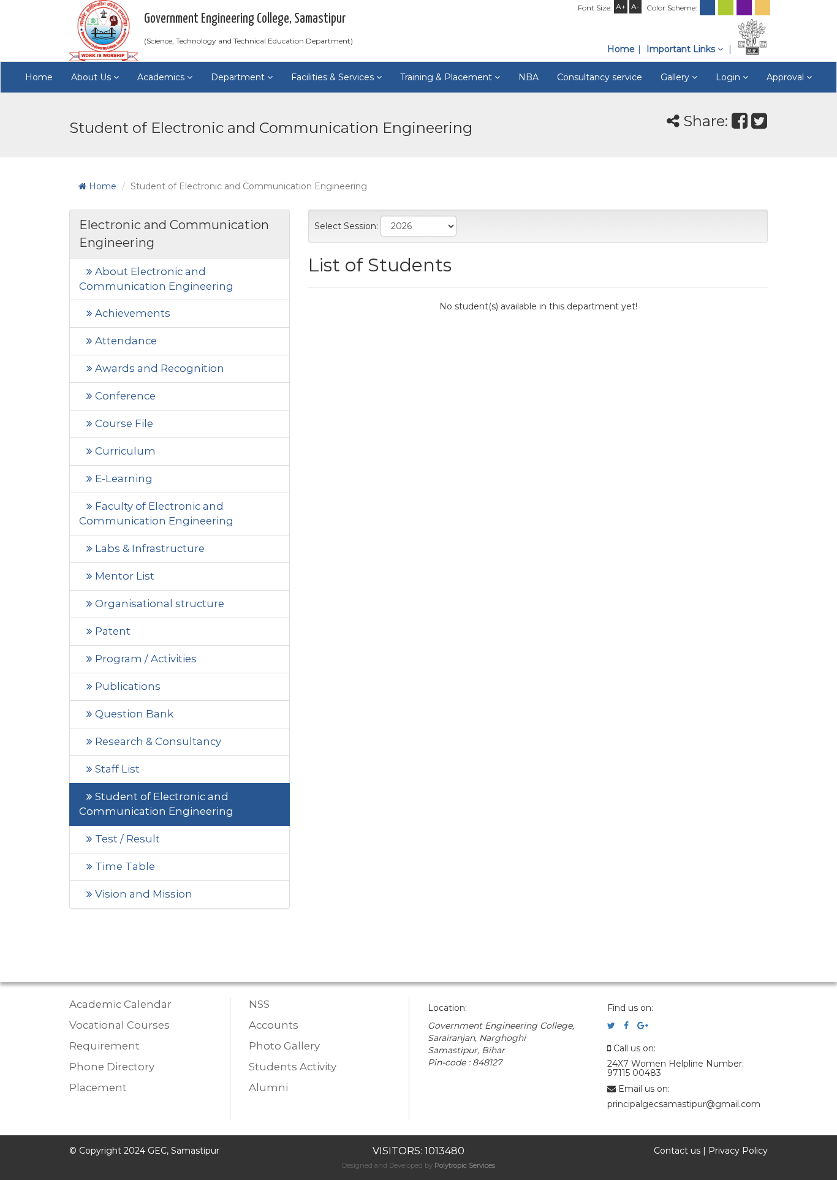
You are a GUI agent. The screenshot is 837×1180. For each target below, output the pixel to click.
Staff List (116, 769)
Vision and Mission (142, 894)
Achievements (131, 313)
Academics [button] (162, 77)
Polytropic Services (464, 1165)
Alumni (268, 1087)
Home (621, 49)
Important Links (682, 49)
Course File (123, 423)
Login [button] (729, 77)
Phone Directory (111, 1067)
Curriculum (124, 451)
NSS (259, 1004)
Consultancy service (599, 77)
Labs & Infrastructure (149, 548)
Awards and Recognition (158, 368)
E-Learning (123, 478)
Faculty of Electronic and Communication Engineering (156, 513)
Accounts (273, 1025)
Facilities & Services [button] (333, 77)
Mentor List (123, 576)
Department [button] (239, 77)
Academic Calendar (120, 1004)
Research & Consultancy (157, 741)
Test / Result (126, 839)
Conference (124, 396)
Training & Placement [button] (447, 77)
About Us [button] (92, 77)
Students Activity (292, 1067)
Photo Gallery (284, 1046)
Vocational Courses (119, 1025)
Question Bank (133, 714)
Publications (127, 686)
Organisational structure (158, 603)
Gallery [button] (676, 77)
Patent (112, 631)
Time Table (124, 866)
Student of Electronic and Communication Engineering (156, 803)
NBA (528, 77)
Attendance (125, 341)
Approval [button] (786, 77)
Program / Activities (145, 658)
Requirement (104, 1046)
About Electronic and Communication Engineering (156, 278)
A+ (621, 6)
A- (635, 6)
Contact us (677, 1150)
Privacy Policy (738, 1150)
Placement (98, 1087)
